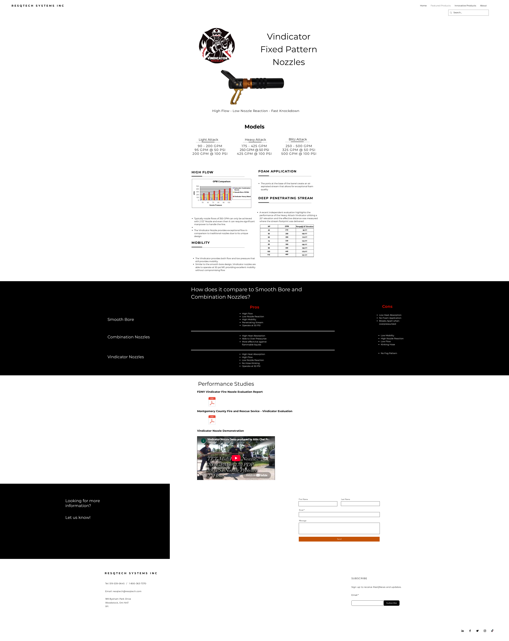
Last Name (345, 499)
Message (302, 521)
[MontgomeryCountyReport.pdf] (212, 420)
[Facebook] (470, 630)
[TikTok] (492, 630)
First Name (303, 499)
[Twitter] (477, 630)
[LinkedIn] (462, 630)
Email (301, 510)
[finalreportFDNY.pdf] (212, 402)
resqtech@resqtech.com (127, 591)
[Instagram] (484, 630)
